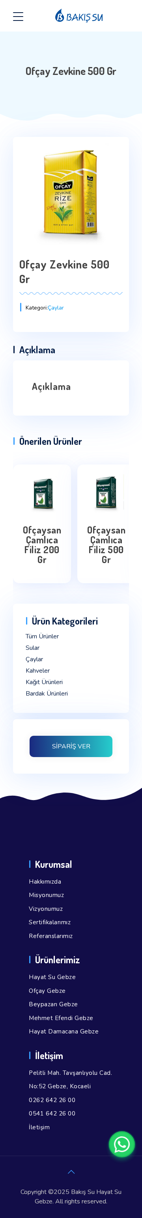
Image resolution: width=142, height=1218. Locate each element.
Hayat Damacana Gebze (64, 1031)
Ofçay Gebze (47, 991)
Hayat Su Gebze (52, 977)
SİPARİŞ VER (71, 746)
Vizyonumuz (46, 909)
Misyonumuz (46, 895)
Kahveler (38, 670)
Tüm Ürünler (42, 636)
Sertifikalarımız (50, 922)
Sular (32, 648)
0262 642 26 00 (52, 1100)
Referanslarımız (51, 936)
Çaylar (56, 307)
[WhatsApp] (122, 1144)
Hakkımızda (45, 882)
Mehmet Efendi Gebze (61, 1018)
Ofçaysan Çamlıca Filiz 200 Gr (42, 544)
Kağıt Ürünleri (44, 682)
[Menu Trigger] (18, 17)
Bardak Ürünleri (47, 693)
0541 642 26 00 (52, 1113)
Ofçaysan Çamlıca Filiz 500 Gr (106, 544)
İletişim (39, 1127)
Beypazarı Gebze (53, 1004)
